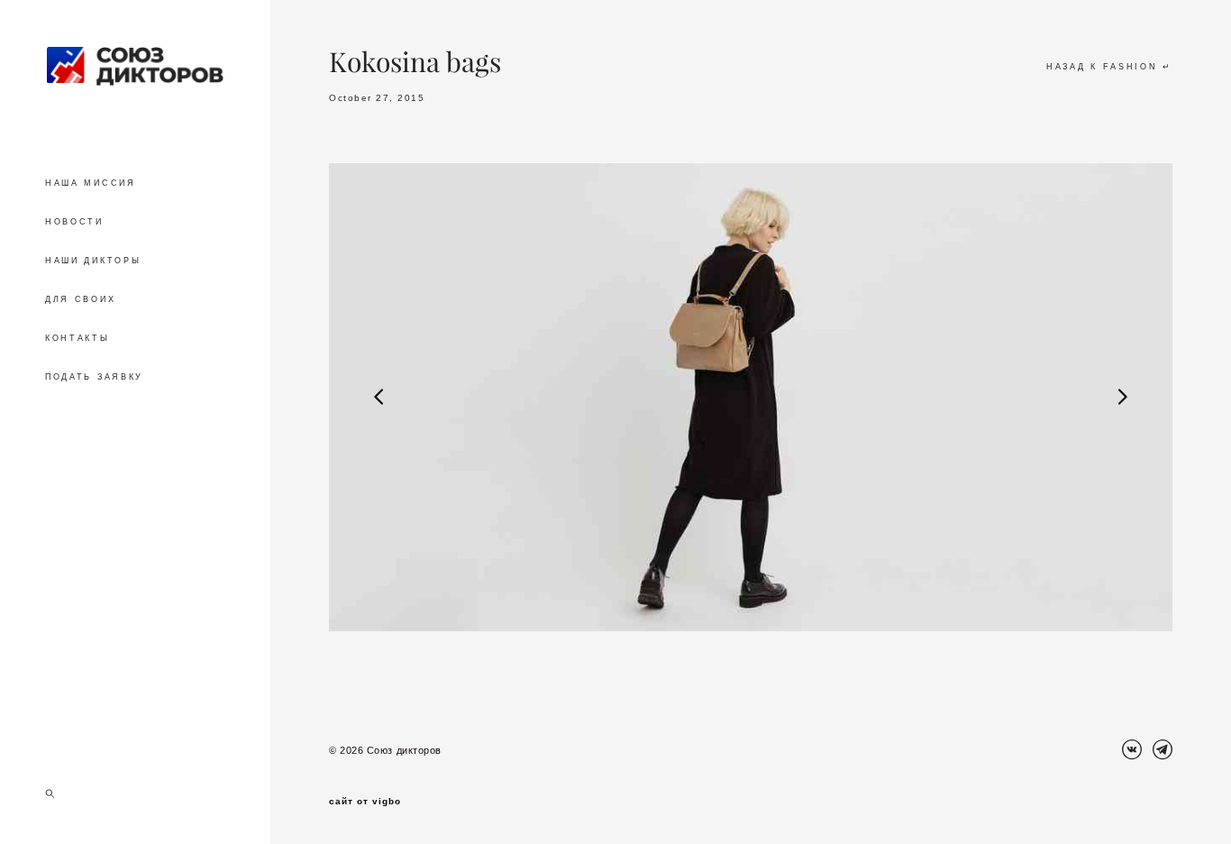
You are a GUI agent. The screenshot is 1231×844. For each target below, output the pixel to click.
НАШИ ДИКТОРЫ (93, 260)
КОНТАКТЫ (77, 338)
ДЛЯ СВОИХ (80, 299)
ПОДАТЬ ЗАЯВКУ (94, 376)
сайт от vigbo (365, 801)
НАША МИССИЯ (90, 183)
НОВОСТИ (74, 221)
